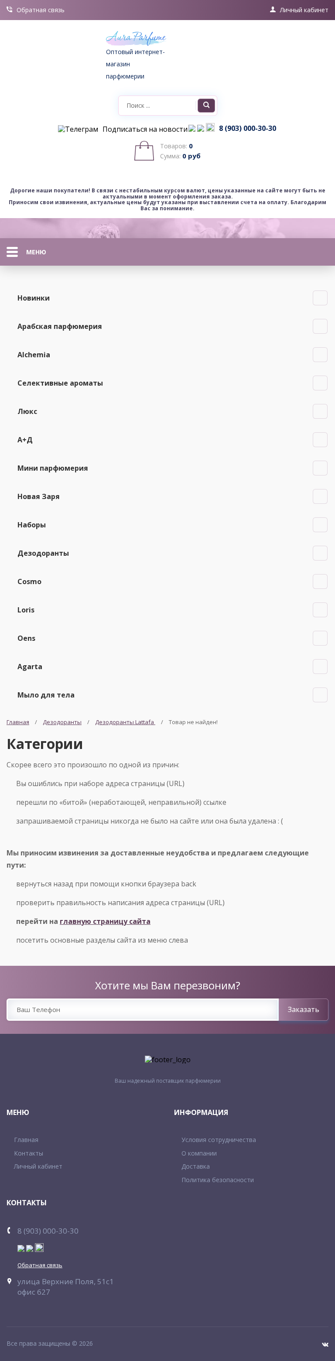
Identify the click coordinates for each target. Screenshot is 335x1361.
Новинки (33, 298)
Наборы (31, 525)
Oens (26, 638)
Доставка (195, 1166)
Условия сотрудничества (218, 1139)
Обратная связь (41, 10)
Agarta (29, 666)
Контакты (28, 1153)
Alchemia (33, 354)
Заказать (303, 1009)
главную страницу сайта (105, 921)
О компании (199, 1153)
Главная (18, 722)
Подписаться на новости (145, 129)
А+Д (25, 440)
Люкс (27, 411)
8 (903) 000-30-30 (247, 128)
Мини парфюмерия (52, 468)
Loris (25, 610)
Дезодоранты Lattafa (125, 722)
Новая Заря (38, 496)
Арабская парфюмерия (59, 326)
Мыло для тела (46, 695)
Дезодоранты (43, 553)
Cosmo (29, 581)
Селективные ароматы (60, 383)
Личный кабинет (304, 10)
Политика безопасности (217, 1180)
